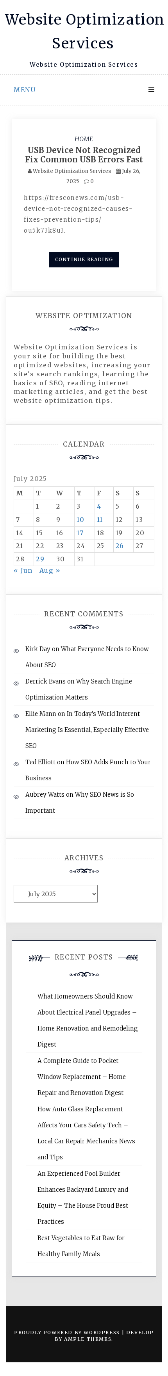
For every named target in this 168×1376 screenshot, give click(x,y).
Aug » (50, 570)
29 (40, 559)
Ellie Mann (40, 713)
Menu (25, 90)
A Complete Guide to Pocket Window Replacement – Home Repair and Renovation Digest (82, 1077)
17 (80, 533)
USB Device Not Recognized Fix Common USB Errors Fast (84, 154)
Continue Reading (84, 259)
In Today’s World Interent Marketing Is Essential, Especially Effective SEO (87, 729)
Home (84, 139)
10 (80, 519)
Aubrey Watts (44, 794)
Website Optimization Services (72, 171)
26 (120, 546)
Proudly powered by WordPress (68, 1332)
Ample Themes (87, 1339)
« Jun (23, 570)
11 (100, 519)
